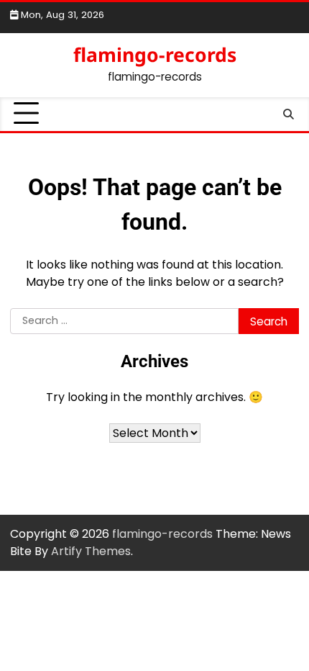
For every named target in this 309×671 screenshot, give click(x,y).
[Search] (288, 114)
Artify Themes (91, 551)
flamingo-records (154, 55)
